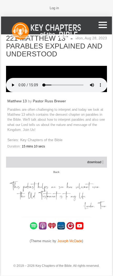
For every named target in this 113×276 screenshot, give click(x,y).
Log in (54, 8)
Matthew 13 (17, 101)
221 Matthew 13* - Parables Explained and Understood (54, 46)
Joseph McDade (69, 241)
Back (56, 172)
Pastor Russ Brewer (49, 101)
